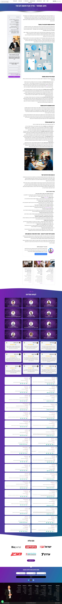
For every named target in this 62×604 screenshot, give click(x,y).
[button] (56, 302)
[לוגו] (43, 588)
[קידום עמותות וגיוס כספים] (43, 595)
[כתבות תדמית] (43, 593)
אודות (44, 1)
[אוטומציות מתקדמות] (36, 589)
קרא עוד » (51, 280)
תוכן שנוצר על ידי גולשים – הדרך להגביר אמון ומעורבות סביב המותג (39, 271)
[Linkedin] (29, 580)
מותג (47, 85)
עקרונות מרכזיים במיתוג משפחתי (14, 22)
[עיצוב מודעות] (18, 587)
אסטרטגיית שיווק (48, 207)
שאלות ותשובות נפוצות (14, 29)
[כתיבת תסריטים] (30, 593)
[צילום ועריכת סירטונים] (30, 590)
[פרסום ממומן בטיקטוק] (56, 595)
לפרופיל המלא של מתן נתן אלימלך (40, 254)
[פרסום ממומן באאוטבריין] (56, 600)
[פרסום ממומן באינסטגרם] (56, 590)
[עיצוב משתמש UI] (18, 591)
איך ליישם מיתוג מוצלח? (14, 26)
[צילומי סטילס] (30, 594)
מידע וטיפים (26, 1)
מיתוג (54, 15)
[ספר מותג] (43, 587)
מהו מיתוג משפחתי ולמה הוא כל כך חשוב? (14, 20)
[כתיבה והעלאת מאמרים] (49, 591)
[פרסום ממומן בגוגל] (56, 592)
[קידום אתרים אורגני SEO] (49, 588)
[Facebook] (33, 580)
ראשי (47, 1)
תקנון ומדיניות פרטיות (5, 602)
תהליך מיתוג (46, 197)
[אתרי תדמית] (24, 587)
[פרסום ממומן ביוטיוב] (56, 593)
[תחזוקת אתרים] (24, 593)
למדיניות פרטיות (13, 74)
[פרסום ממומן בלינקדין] (56, 594)
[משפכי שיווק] (24, 591)
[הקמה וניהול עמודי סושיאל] (43, 590)
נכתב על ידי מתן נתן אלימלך (42, 246)
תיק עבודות (15, 1)
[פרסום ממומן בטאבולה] (56, 597)
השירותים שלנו (39, 1)
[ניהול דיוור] (36, 593)
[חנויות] (24, 590)
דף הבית (37, 9)
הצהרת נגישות (57, 602)
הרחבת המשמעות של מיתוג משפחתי (14, 24)
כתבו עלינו (20, 1)
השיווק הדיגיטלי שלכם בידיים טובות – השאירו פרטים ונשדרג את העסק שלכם (14, 32)
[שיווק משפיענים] (43, 592)
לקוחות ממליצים (32, 1)
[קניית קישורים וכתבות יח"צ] (49, 594)
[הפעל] (48, 303)
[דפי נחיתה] (24, 588)
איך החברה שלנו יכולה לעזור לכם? (14, 28)
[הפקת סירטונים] (30, 588)
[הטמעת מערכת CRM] (36, 591)
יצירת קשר (30, 2)
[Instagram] (31, 580)
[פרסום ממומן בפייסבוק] (56, 588)
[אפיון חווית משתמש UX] (18, 589)
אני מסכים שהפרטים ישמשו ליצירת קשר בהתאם (14, 74)
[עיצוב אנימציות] (18, 592)
